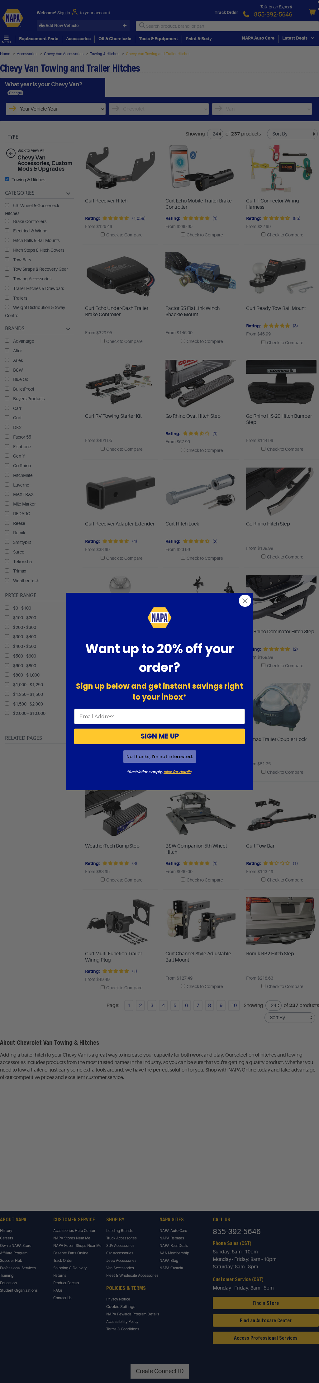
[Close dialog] (245, 600)
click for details (177, 771)
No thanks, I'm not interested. (159, 756)
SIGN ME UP (159, 736)
